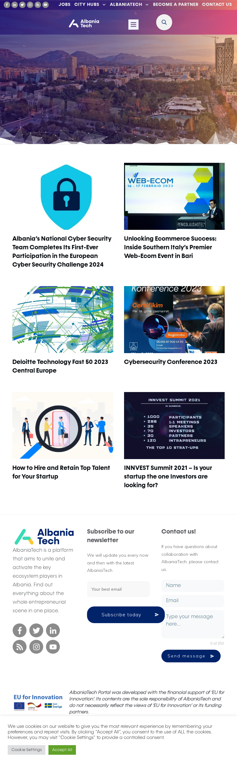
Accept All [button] (62, 750)
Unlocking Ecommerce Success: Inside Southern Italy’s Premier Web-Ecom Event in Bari (170, 247)
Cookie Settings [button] (26, 750)
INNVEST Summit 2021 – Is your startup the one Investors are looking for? (168, 476)
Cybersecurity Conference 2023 (170, 362)
